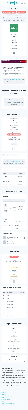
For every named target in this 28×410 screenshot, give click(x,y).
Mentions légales (6, 399)
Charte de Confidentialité (8, 403)
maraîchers (8, 20)
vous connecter (15, 79)
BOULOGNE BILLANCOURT (15, 15)
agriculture (16, 20)
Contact (3, 392)
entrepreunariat (22, 17)
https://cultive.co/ (14, 271)
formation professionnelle (9, 17)
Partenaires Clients (6, 396)
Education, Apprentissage (10, 12)
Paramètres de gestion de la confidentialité (12, 405)
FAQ (2, 398)
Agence (15, 143)
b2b (23, 20)
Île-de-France (22, 12)
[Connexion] (25, 3)
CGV (2, 401)
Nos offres (4, 394)
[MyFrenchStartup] (13, 3)
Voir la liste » (22, 288)
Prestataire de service (15, 139)
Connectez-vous (14, 267)
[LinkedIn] (14, 281)
